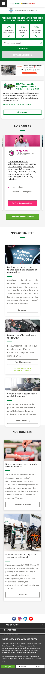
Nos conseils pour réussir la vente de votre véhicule (21, 465)
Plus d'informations (23, 362)
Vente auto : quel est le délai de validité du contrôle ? (22, 395)
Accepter (8, 667)
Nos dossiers (22, 432)
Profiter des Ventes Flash (22, 203)
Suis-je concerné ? (22, 112)
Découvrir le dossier (22, 504)
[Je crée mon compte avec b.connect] (22, 70)
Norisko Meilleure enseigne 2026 (26, 11)
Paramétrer (23, 667)
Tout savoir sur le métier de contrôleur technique (22, 369)
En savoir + (23, 310)
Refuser (37, 667)
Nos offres (22, 126)
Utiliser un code (22, 48)
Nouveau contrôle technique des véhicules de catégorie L (20, 555)
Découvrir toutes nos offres (22, 217)
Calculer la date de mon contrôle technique (17, 104)
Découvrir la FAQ (23, 421)
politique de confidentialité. (27, 652)
